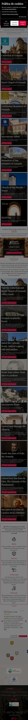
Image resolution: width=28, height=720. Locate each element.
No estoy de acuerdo (6, 23)
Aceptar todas (22, 23)
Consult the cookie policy (9, 12)
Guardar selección (14, 23)
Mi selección (22, 17)
